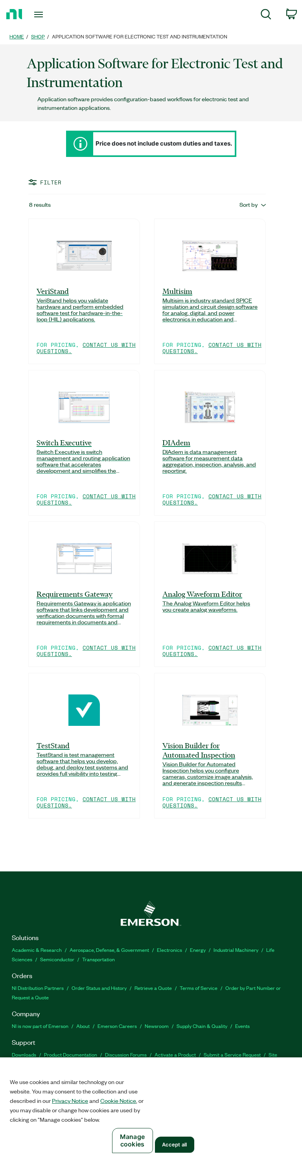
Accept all (174, 1144)
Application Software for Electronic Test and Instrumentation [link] (139, 36)
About (83, 1026)
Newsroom (157, 1026)
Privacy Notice (70, 1100)
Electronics (169, 949)
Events (242, 1026)
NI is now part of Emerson (40, 1026)
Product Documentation (70, 1054)
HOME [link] (16, 36)
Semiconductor (57, 959)
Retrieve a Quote (153, 987)
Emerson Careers (117, 1026)
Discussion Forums (126, 1054)
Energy (198, 949)
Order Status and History (99, 987)
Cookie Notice (118, 1100)
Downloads (24, 1054)
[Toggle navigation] (47, 14)
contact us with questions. (86, 348)
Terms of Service (198, 987)
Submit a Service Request (232, 1054)
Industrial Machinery (236, 949)
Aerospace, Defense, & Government (109, 949)
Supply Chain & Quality (202, 1026)
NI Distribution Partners (38, 987)
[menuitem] (266, 15)
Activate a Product (175, 1054)
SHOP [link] (38, 36)
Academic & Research (37, 949)
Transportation (98, 959)
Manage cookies (132, 1140)
